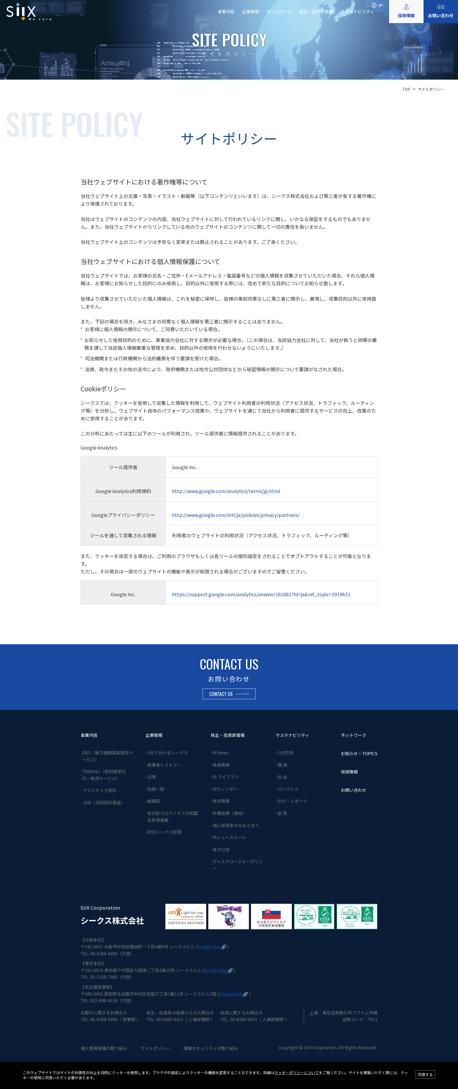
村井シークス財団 (164, 832)
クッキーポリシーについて (296, 1072)
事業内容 (226, 11)
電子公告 (221, 849)
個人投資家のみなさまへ (236, 825)
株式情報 (221, 801)
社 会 (282, 776)
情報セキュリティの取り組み (210, 1048)
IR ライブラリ (226, 776)
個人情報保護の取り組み (104, 1048)
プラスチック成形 (99, 790)
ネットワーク (279, 11)
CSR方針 (286, 752)
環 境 (282, 765)
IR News (220, 752)
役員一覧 (155, 789)
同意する (425, 1074)
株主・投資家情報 (316, 11)
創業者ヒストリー (164, 765)
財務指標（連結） (229, 813)
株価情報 (221, 765)
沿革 (151, 776)
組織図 (153, 801)
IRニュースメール (229, 837)
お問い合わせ (440, 15)
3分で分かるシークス (167, 752)
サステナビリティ (357, 11)
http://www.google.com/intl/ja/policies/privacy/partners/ (236, 514)
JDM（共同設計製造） (103, 802)
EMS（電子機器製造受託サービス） (107, 756)
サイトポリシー (155, 1048)
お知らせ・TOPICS (359, 753)
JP (380, 5)
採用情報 (406, 15)
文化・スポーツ (292, 801)
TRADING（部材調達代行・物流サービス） (104, 774)
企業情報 (250, 11)
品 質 (282, 813)
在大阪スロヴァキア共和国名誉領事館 (172, 816)
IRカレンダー (225, 789)
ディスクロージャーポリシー (238, 864)
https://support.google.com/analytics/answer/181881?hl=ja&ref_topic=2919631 (261, 594)
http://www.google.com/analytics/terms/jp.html (226, 490)
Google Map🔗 (211, 946)
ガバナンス (288, 789)
